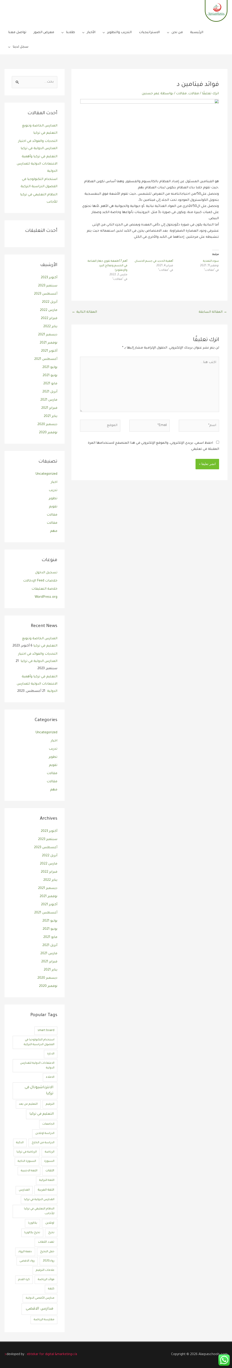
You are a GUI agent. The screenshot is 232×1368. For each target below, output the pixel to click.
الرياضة (49, 1152)
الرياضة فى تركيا (27, 1152)
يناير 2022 (50, 327)
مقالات (193, 94)
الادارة (50, 1054)
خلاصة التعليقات (44, 589)
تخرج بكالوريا (32, 1232)
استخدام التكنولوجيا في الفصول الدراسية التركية (39, 1042)
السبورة (49, 1161)
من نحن (177, 32)
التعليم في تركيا (41, 1114)
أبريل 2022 (49, 302)
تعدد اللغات (46, 1242)
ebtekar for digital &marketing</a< (41, 1354)
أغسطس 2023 (45, 294)
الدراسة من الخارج (43, 1142)
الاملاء (50, 1077)
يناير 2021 (50, 416)
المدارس (24, 1190)
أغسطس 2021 (45, 359)
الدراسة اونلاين (44, 1133)
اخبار (54, 482)
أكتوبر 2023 (49, 278)
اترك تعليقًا (210, 94)
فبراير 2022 (49, 318)
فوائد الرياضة (46, 1279)
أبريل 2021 (49, 392)
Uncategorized (46, 474)
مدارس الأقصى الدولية (40, 1298)
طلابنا (70, 32)
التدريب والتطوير (119, 32)
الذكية (20, 1142)
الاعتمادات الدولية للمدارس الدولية (37, 1066)
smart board (46, 1030)
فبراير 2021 (49, 408)
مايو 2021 (50, 384)
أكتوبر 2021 (49, 351)
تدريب (53, 490)
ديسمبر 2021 (47, 335)
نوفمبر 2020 (48, 433)
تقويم (53, 507)
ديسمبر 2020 (47, 424)
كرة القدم (24, 1279)
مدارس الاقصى (39, 1309)
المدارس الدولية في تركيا (39, 1199)
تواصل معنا (17, 32)
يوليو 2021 (49, 367)
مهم (53, 531)
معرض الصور (44, 32)
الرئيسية (196, 32)
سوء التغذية (211, 261)
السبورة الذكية (27, 1161)
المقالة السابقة (213, 312)
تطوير (53, 499)
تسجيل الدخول (46, 573)
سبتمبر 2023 (47, 286)
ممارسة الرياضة (44, 1319)
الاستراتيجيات (149, 32)
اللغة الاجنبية (29, 1170)
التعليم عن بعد (28, 1104)
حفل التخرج (47, 1251)
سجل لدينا (20, 47)
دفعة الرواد (25, 1251)
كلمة (51, 1289)
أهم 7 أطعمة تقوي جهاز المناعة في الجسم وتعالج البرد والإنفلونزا (107, 266)
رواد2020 (48, 1261)
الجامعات (48, 1124)
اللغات (50, 1170)
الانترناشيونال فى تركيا (39, 1091)
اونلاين (49, 1223)
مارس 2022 (48, 310)
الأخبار (91, 32)
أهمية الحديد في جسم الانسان (154, 261)
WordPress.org (46, 597)
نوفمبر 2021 (48, 343)
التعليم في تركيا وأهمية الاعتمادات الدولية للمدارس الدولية (37, 164)
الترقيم (50, 1104)
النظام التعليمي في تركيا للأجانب (39, 1211)
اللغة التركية (46, 1180)
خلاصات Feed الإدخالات (40, 581)
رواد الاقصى (27, 1261)
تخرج (51, 1232)
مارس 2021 (48, 400)
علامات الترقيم (45, 1270)
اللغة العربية (46, 1190)
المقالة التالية (84, 312)
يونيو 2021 (50, 376)
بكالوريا (32, 1223)
